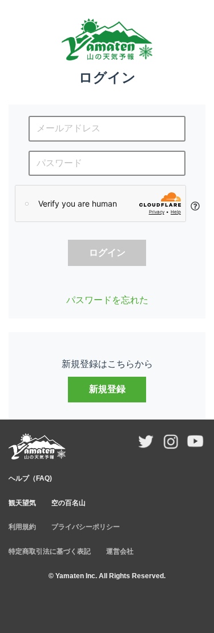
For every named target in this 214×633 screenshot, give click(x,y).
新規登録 (107, 389)
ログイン (107, 252)
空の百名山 (68, 503)
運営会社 (120, 551)
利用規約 (22, 527)
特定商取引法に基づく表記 (50, 551)
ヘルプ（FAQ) (30, 478)
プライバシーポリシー (85, 527)
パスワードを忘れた (107, 300)
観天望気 (22, 503)
